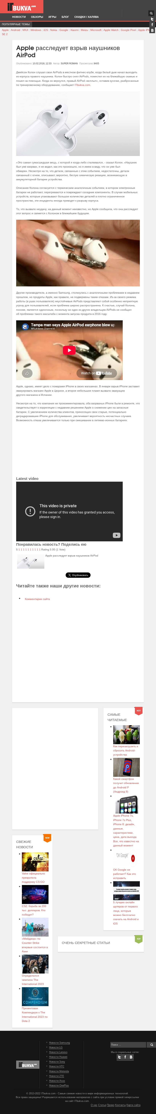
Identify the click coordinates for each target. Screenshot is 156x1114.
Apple (5, 29)
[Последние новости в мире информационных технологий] (21, 7)
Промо (110, 1105)
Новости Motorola (59, 1071)
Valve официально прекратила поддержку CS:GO (33, 878)
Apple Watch (111, 29)
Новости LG (56, 1047)
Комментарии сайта (37, 599)
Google (63, 29)
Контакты (120, 1105)
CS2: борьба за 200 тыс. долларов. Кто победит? (34, 910)
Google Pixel (128, 29)
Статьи (102, 1105)
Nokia (53, 29)
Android (15, 29)
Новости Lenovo (58, 1052)
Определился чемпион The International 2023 (33, 980)
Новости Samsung (59, 1042)
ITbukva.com (82, 84)
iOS (46, 29)
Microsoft (95, 29)
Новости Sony (57, 1061)
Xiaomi (74, 29)
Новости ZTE (56, 1076)
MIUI (25, 29)
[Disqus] (78, 651)
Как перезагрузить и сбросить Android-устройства (125, 750)
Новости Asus (57, 1081)
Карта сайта (133, 1105)
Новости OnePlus (59, 1085)
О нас (94, 1105)
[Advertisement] (78, 449)
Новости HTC (56, 1066)
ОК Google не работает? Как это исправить (124, 874)
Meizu (84, 29)
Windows (35, 29)
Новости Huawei (58, 1057)
